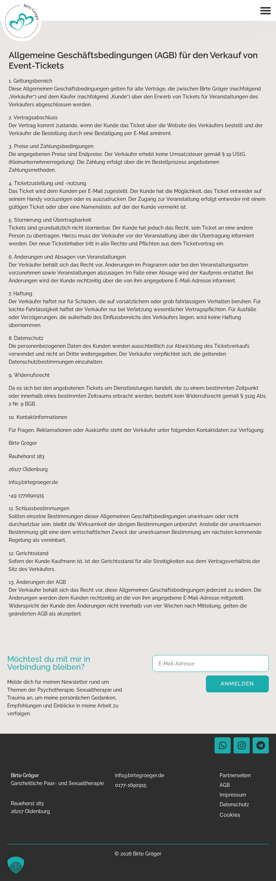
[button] (265, 10)
